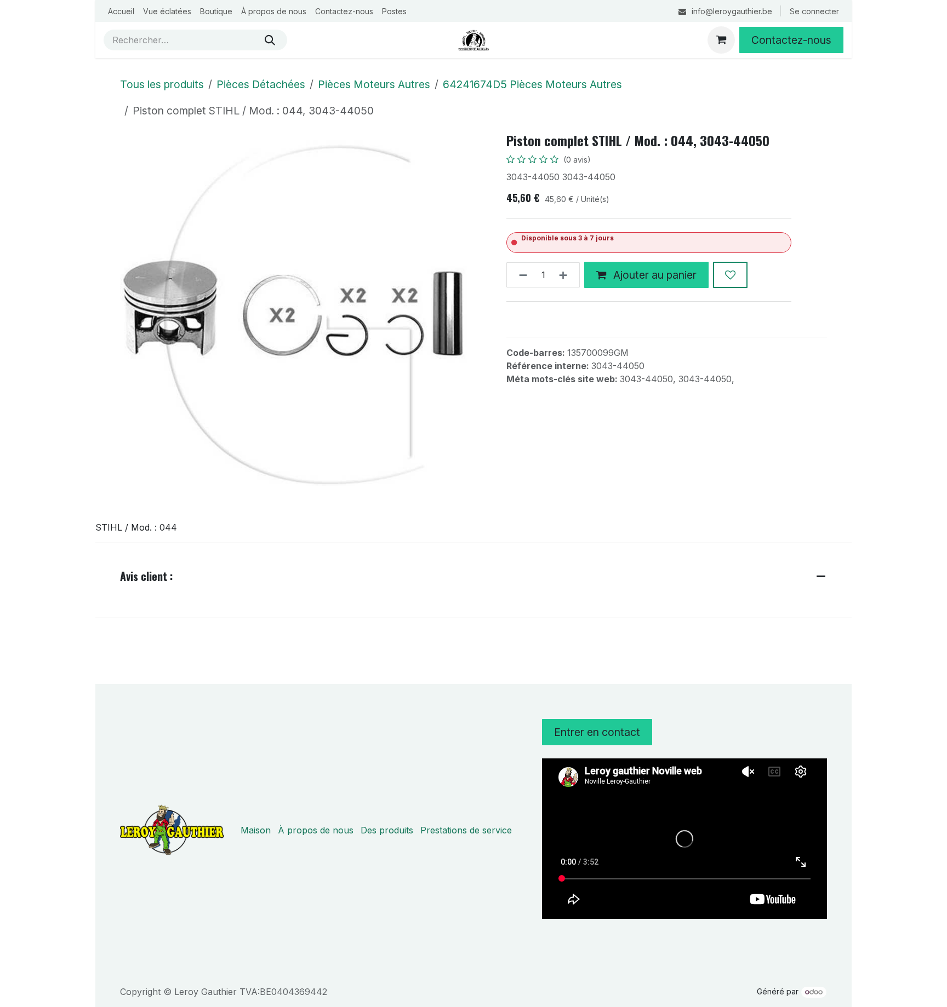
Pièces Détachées (260, 84)
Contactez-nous (791, 40)
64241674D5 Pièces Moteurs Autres (532, 84)
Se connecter (814, 11)
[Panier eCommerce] (721, 40)
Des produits (387, 830)
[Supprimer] (520, 275)
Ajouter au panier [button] (654, 274)
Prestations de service (466, 830)
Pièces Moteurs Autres (374, 84)
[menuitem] (121, 11)
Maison (256, 830)
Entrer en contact (597, 732)
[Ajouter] (566, 275)
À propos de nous (315, 830)
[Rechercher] (270, 40)
